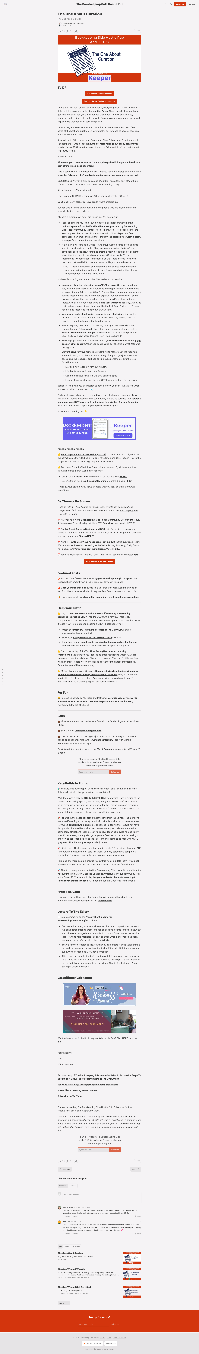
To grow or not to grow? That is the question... (76, 1256)
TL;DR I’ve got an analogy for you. (71, 1290)
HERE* (123, 476)
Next (134, 1169)
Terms (109, 1337)
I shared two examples (81, 825)
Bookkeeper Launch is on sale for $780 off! (83, 454)
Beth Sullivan (68, 1221)
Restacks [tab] (72, 1186)
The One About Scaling (70, 1253)
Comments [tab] (63, 1186)
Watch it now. (105, 900)
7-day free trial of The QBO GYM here (92, 637)
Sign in (192, 4)
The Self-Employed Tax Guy (115, 302)
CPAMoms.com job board (88, 730)
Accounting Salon (98, 111)
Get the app (111, 1343)
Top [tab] (60, 1247)
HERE (90, 536)
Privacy (102, 1337)
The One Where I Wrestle (71, 1269)
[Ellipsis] (140, 1207)
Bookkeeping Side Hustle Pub (73, 23)
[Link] (54, 87)
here (135, 554)
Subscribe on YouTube (70, 1096)
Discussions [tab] (75, 1247)
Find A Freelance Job (108, 749)
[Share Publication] (170, 4)
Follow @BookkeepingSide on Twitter (77, 1090)
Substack (88, 1349)
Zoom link (108, 523)
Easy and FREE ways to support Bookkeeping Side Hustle (88, 1084)
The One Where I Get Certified (74, 1287)
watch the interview (102, 740)
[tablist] (68, 1186)
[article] (99, 1258)
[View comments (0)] (79, 1262)
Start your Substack (93, 1343)
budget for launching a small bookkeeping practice (111, 597)
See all (62, 1303)
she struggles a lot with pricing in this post (109, 578)
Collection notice (119, 1337)
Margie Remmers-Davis (72, 1207)
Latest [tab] (66, 1247)
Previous (66, 1169)
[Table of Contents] (2, 677)
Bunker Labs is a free (106, 671)
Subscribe (180, 4)
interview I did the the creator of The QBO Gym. (98, 629)
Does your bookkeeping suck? (77, 587)
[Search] (165, 4)
